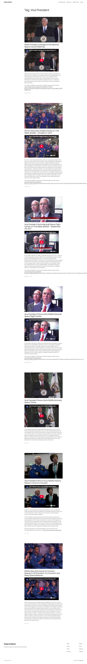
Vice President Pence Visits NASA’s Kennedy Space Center (43, 401)
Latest (81, 2)
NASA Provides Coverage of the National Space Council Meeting (41, 46)
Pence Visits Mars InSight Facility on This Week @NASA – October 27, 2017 (41, 132)
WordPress (81, 660)
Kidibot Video (76, 2)
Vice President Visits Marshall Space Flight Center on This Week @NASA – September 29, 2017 (42, 226)
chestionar (68, 2)
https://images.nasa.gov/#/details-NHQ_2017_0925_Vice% (32, 358)
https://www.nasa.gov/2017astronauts (52, 530)
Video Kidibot (8, 2)
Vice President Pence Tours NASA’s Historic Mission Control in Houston (42, 482)
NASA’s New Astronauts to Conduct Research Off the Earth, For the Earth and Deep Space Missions (42, 573)
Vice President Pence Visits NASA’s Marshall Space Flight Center (43, 315)
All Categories (61, 2)
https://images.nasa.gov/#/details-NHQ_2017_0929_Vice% (32, 272)
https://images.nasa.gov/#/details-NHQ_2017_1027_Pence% (32, 182)
